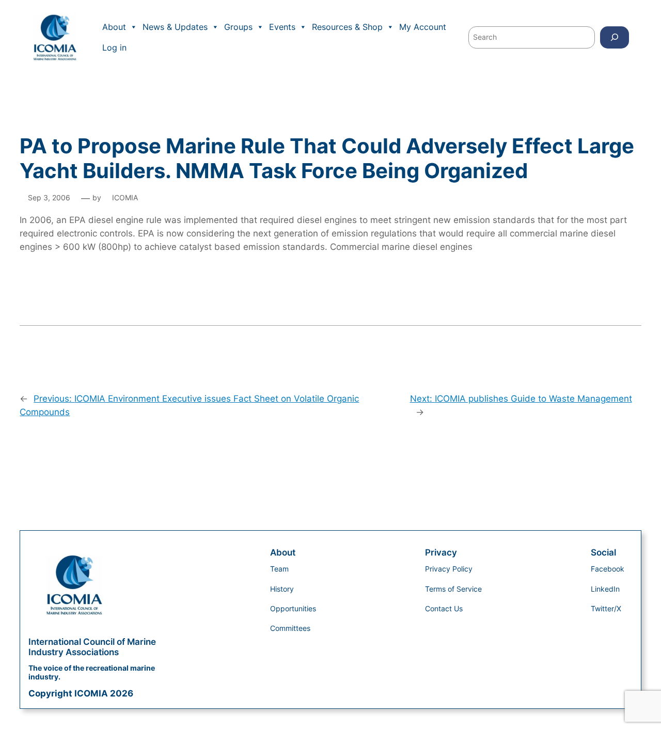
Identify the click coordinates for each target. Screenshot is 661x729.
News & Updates (175, 27)
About (114, 27)
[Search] (614, 37)
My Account (422, 27)
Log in (114, 47)
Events (282, 27)
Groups (238, 27)
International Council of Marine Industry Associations (92, 647)
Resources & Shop (347, 27)
